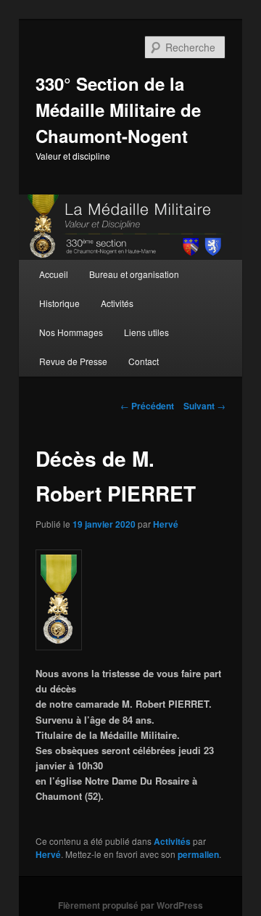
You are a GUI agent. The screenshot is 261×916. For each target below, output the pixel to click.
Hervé (165, 524)
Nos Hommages (71, 332)
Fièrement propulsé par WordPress (130, 905)
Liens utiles (146, 332)
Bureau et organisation (134, 274)
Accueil (53, 274)
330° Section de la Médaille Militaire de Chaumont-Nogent (118, 109)
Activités (117, 303)
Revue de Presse (73, 361)
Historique (59, 303)
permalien (198, 854)
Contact (143, 361)
